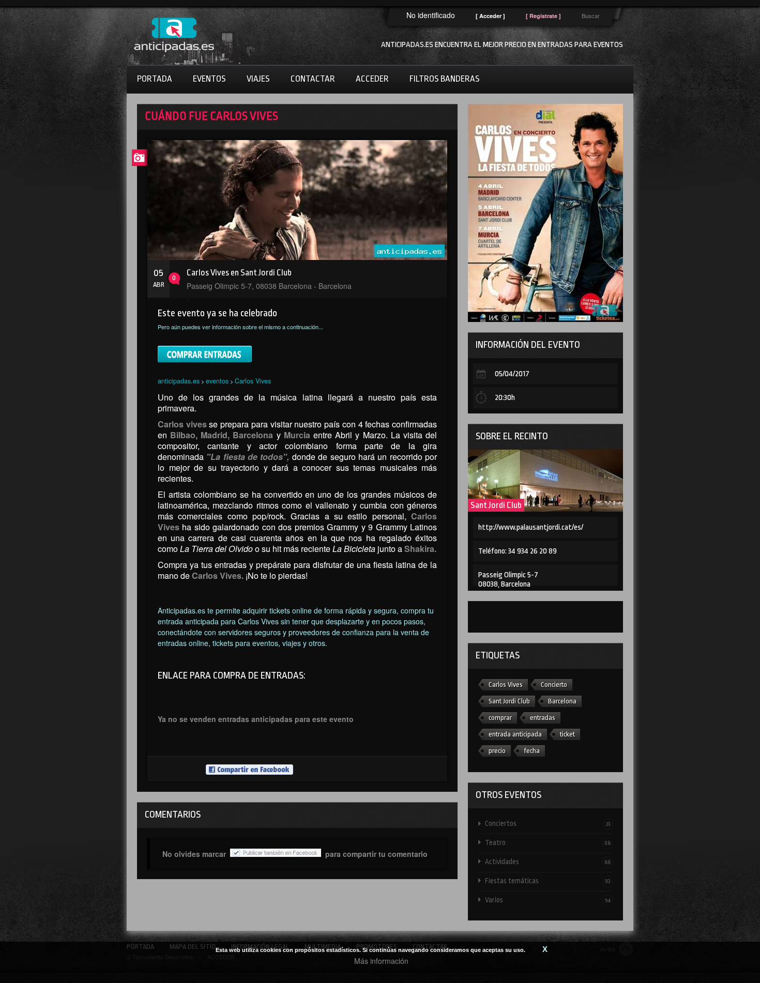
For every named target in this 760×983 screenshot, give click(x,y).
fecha (532, 751)
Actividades (548, 861)
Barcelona (562, 701)
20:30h (505, 397)
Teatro (548, 842)
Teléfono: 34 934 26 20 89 (517, 551)
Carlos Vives (253, 381)
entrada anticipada (515, 734)
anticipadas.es (179, 381)
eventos (217, 381)
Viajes (258, 79)
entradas (542, 717)
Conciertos (548, 823)
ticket (567, 734)
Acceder (372, 79)
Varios (548, 900)
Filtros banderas (444, 79)
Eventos (209, 79)
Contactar (313, 79)
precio (497, 751)
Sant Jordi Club (496, 505)
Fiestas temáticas (548, 881)
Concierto (554, 684)
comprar (500, 717)
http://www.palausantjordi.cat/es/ (530, 527)
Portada (154, 79)
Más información (381, 961)
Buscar (591, 15)
